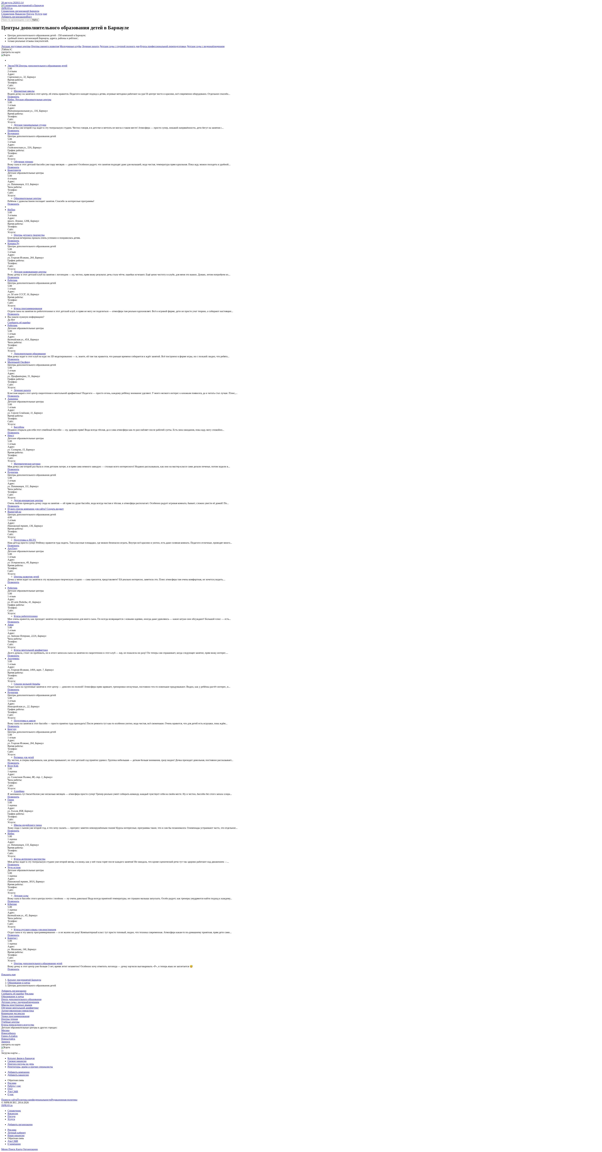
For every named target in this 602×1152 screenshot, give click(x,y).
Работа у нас (14, 1086)
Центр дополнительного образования (21, 999)
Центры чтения (9, 1019)
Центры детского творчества (29, 235)
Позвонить (13, 96)
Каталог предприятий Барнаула (24, 980)
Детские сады (21, 895)
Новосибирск (8, 1033)
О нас (11, 1094)
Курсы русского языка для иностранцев (35, 929)
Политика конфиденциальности (34, 1099)
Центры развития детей (26, 576)
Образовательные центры (27, 198)
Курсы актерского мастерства (29, 859)
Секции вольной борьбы (27, 684)
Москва (5, 1030)
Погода (30, 14)
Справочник (8, 14)
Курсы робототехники (26, 616)
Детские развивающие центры (30, 271)
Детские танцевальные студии (30, 125)
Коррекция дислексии (13, 1013)
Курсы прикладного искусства (17, 1024)
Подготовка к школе (25, 720)
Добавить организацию (13, 16)
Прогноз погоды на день (21, 1064)
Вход (29, 16)
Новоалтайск (8, 1039)
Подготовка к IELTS (25, 540)
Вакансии (20, 14)
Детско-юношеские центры (28, 500)
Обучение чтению (23, 161)
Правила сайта (9, 1099)
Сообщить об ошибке (12, 993)
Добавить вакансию (18, 1075)
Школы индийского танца (28, 825)
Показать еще (8, 974)
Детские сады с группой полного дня (120, 46)
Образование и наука (19, 982)
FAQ (10, 1088)
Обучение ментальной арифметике (20, 1007)
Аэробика (19, 791)
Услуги (38, 14)
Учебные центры (10, 1022)
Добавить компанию (18, 1072)
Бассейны (19, 427)
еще (45, 14)
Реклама (29, 993)
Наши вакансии (16, 1135)
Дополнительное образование (30, 353)
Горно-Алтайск (9, 1036)
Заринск (5, 1041)
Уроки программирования (15, 1016)
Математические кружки (27, 463)
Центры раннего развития (45, 46)
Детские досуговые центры (16, 46)
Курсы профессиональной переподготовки (163, 46)
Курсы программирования (28, 308)
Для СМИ (13, 1091)
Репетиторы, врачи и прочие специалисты (30, 1066)
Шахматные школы (24, 91)
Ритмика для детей (24, 757)
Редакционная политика (64, 1099)
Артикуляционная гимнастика (17, 1010)
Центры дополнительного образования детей (38, 963)
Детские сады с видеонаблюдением (205, 46)
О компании (14, 1144)
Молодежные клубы (70, 46)
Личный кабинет (17, 1132)
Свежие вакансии (17, 1061)
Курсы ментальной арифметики (31, 650)
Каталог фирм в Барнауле (21, 1058)
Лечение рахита (90, 46)
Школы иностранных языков (16, 1005)
